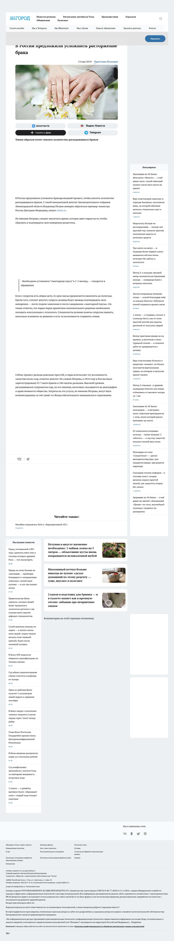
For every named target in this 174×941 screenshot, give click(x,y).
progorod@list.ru (62, 883)
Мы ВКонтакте (62, 28)
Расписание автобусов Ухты (78, 16)
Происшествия (110, 16)
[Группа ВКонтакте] (40, 126)
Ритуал (152, 28)
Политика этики (80, 845)
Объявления (43, 20)
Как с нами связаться (48, 848)
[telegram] (29, 459)
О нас (8, 852)
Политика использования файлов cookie (55, 858)
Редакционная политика (15, 848)
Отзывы (77, 848)
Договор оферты (46, 845)
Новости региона (46, 16)
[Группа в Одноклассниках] (131, 833)
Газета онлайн (17, 28)
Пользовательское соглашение (52, 852)
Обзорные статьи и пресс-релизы (19, 845)
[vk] (19, 459)
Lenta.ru (61, 210)
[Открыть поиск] (160, 18)
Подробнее (136, 922)
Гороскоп (131, 16)
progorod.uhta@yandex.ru (16, 886)
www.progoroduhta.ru (27, 871)
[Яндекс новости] (92, 126)
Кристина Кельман (106, 61)
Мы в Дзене (82, 28)
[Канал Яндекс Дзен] (40, 132)
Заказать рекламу (132, 28)
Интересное (10, 864)
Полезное (63, 20)
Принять (155, 38)
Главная (77, 858)
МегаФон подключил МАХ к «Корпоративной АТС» (41, 526)
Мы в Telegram (39, 28)
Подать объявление (106, 28)
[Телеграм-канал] (92, 132)
